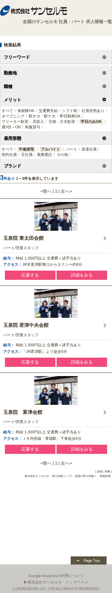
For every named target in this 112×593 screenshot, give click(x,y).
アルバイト (50, 149)
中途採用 (26, 149)
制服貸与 (32, 127)
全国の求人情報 (85, 476)
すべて (7, 110)
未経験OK (25, 110)
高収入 (38, 121)
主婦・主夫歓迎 (61, 121)
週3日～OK (11, 127)
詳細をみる (82, 275)
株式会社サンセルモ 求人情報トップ (48, 476)
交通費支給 (48, 110)
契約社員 (9, 154)
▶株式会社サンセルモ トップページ (56, 582)
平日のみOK (91, 121)
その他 (62, 154)
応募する (30, 275)
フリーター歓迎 (15, 121)
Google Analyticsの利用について (56, 575)
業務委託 (44, 154)
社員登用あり (93, 110)
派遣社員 (89, 149)
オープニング (13, 116)
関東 (107, 471)
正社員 (27, 154)
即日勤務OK (70, 116)
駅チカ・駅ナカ (42, 116)
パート (71, 149)
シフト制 (69, 110)
